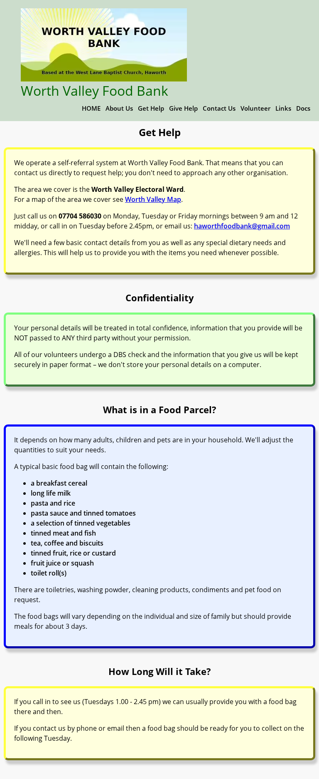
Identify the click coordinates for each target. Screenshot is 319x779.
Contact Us (219, 108)
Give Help (183, 108)
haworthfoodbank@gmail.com (242, 226)
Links (283, 108)
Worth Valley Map (153, 199)
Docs (303, 108)
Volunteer (255, 108)
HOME (91, 108)
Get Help (151, 108)
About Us (119, 108)
